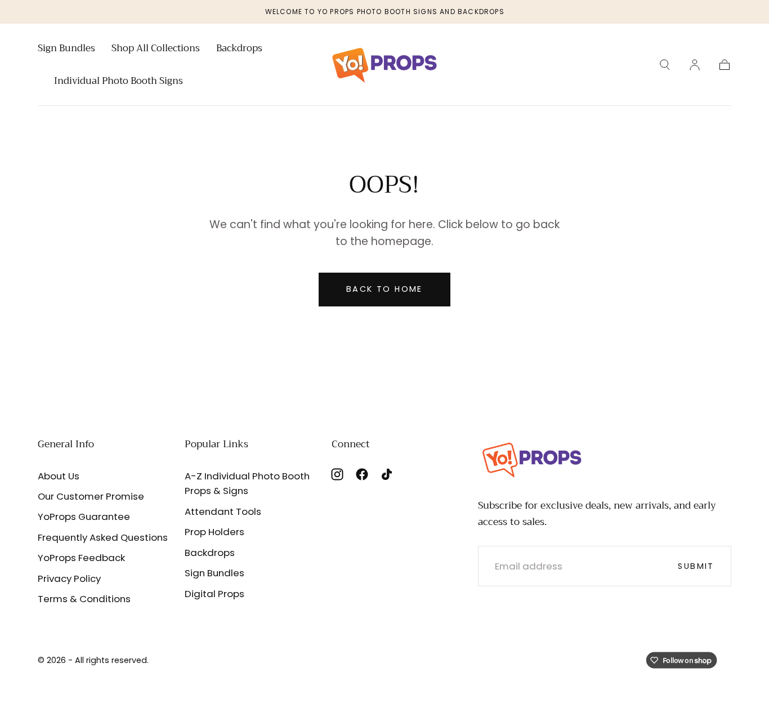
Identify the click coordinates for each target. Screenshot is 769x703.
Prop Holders (214, 532)
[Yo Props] (532, 458)
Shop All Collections (155, 49)
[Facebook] (362, 474)
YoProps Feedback (81, 557)
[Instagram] (337, 474)
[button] (665, 65)
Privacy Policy (69, 578)
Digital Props (214, 593)
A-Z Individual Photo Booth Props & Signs (247, 483)
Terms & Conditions (84, 599)
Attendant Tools (223, 511)
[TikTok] (386, 474)
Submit (696, 566)
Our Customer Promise (91, 496)
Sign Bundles (66, 49)
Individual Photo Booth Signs (118, 82)
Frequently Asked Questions (103, 537)
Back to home (384, 289)
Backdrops (239, 49)
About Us (58, 476)
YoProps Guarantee (84, 516)
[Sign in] (694, 65)
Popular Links (216, 443)
